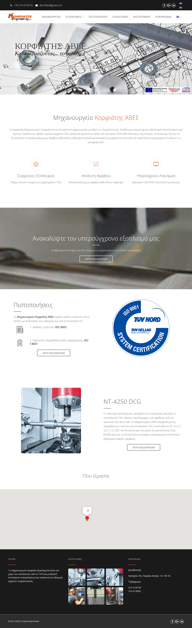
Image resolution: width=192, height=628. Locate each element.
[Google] (169, 5)
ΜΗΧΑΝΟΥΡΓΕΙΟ (51, 16)
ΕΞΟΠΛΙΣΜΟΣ (73, 16)
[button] (87, 518)
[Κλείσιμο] (88, 510)
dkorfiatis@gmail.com (50, 5)
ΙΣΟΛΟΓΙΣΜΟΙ (120, 16)
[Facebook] (164, 5)
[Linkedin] (174, 5)
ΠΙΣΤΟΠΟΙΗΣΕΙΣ (98, 16)
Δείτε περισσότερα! (96, 259)
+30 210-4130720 (23, 5)
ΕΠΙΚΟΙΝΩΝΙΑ (163, 16)
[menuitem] (181, 3)
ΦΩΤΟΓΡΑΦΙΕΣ (141, 16)
